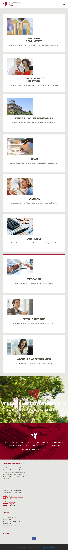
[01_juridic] (20, 300)
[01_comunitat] (20, 19)
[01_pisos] (20, 59)
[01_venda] (20, 99)
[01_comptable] (20, 219)
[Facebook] (34, 538)
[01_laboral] (20, 179)
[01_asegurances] (20, 340)
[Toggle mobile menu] (64, 4)
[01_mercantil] (20, 260)
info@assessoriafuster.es (10, 526)
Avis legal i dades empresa (47, 547)
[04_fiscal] (20, 139)
